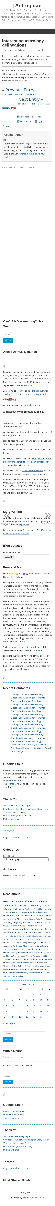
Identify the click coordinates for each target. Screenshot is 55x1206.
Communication (39, 936)
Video (35, 949)
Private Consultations (13, 770)
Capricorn (21, 932)
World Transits (34, 952)
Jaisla (50, 915)
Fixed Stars (47, 959)
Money (49, 929)
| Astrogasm (27, 5)
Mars (22, 915)
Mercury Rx (9, 932)
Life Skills (40, 909)
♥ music (10, 399)
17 (41, 1005)
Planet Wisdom (12, 905)
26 (5, 1016)
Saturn (8, 912)
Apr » (12, 1023)
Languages (45, 949)
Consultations (42, 946)
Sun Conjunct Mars (12, 963)
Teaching (33, 912)
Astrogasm (27, 973)
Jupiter (20, 976)
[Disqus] (27, 205)
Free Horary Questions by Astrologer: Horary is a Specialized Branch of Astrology (29, 697)
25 (48, 1011)
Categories (8, 855)
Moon (32, 946)
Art (16, 926)
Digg (39, 121)
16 (34, 1005)
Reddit (38, 116)
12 (5, 1005)
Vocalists (20, 969)
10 (41, 1000)
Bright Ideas (39, 966)
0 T (45, 50)
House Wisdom (39, 915)
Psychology (17, 946)
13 (12, 1005)
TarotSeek (19, 949)
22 (27, 1011)
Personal (35, 901)
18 (48, 1005)
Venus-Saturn (10, 976)
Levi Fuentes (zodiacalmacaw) (17, 815)
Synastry (18, 922)
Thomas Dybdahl (29, 963)
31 (41, 1016)
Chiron (47, 956)
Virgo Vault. (24, 524)
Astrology (9, 167)
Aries (7, 915)
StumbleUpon (26, 121)
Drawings (9, 922)
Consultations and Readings (16, 942)
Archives (7, 875)
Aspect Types (25, 956)
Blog (22, 936)
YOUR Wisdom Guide (32, 470)
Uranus (41, 922)
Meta (26, 650)
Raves (7, 973)
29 (27, 1016)
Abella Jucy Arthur (19, 694)
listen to (21, 390)
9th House (42, 969)
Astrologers (19, 909)
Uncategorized (37, 50)
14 (19, 1005)
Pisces (28, 949)
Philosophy (23, 919)
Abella (25, 901)
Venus (14, 915)
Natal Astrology (11, 952)
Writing (20, 959)
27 (12, 1016)
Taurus (30, 932)
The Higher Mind (11, 783)
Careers (14, 936)
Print (7, 126)
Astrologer (16, 973)
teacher (22, 153)
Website (38, 650)
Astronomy (37, 956)
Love (28, 915)
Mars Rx (37, 959)
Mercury (28, 959)
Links (16, 167)
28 (19, 1016)
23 (34, 1011)
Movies (23, 952)
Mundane (9, 949)
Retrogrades (35, 942)
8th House (46, 919)
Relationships (30, 922)
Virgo (15, 912)
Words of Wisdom (27, 926)
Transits (23, 912)
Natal (12, 969)
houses (37, 973)
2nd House (40, 932)
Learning (43, 912)
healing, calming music (34, 394)
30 (34, 1016)
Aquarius (46, 973)
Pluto (38, 919)
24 (41, 1011)
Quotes (45, 901)
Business (8, 926)
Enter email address (13, 552)
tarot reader (43, 461)
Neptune (40, 929)
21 (19, 1011)
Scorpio (17, 929)
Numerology (10, 959)
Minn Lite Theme (38, 1197)
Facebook (24, 116)
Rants (28, 936)
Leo (31, 919)
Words (14, 956)
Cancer (29, 966)
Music (48, 909)
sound (32, 390)
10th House (31, 969)
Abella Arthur (22, 50)
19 (5, 1011)
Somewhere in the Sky (14, 780)
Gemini (24, 939)
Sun (25, 946)
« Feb (5, 1023)
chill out (39, 390)
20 (12, 1011)
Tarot (33, 905)
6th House (15, 939)
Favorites (40, 926)
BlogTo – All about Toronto (16, 837)
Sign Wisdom (44, 905)
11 (48, 1000)
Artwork (30, 909)
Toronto (8, 909)
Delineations (23, 167)
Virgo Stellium (18, 966)
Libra (49, 922)
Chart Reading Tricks (38, 939)
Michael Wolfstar (11, 819)
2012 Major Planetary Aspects (18, 805)
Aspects (32, 167)
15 (27, 1005)
